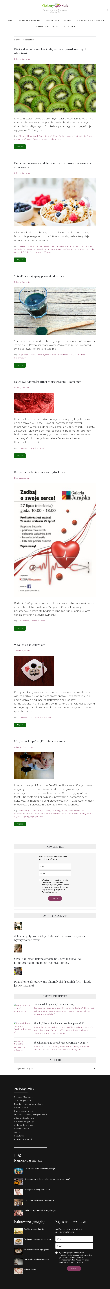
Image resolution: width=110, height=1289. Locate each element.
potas (17, 139)
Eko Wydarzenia (21, 1129)
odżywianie (19, 249)
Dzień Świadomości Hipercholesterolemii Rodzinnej (47, 382)
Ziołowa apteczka (22, 1100)
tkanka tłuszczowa (69, 813)
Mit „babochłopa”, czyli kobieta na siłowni (40, 741)
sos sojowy (45, 717)
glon (76, 355)
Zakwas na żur (30, 1269)
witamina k (55, 139)
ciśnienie (34, 620)
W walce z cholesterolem (29, 645)
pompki (30, 813)
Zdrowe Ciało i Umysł (24, 1118)
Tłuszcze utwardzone (24, 1111)
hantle (64, 810)
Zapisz (55, 898)
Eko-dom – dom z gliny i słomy (28, 1104)
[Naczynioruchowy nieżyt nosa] (19, 1195)
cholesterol (32, 136)
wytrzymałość (36, 816)
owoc (89, 136)
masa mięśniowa (76, 810)
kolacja (60, 246)
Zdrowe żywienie (22, 59)
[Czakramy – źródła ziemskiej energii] (19, 1174)
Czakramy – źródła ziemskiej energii (40, 1168)
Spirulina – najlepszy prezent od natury (39, 276)
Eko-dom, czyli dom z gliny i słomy (39, 1200)
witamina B (38, 252)
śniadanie (27, 252)
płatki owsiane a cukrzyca (68, 249)
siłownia (39, 813)
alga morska (30, 355)
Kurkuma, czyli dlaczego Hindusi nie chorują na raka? (47, 1179)
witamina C (32, 139)
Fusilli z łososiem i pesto (34, 1229)
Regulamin (19, 1136)
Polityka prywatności (23, 1139)
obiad (76, 246)
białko (22, 246)
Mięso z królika (21, 1107)
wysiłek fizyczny (21, 816)
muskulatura (19, 813)
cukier (40, 246)
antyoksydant (42, 355)
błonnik (22, 136)
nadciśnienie (80, 136)
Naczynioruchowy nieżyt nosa (37, 1189)
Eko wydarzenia (21, 387)
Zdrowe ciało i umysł (24, 747)
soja (37, 717)
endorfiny (55, 810)
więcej (20, 146)
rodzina (34, 448)
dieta (54, 136)
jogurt (53, 246)
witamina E (44, 139)
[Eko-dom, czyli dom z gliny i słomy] (19, 1206)
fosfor (61, 136)
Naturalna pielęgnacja (24, 1121)
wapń (23, 139)
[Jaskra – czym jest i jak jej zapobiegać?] (19, 1216)
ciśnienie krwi (45, 136)
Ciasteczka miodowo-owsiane (36, 1259)
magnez (69, 136)
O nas (16, 1132)
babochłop (24, 810)
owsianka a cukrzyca (45, 249)
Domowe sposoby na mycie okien (30, 1114)
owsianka (30, 249)
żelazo (47, 252)
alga (21, 355)
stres (46, 813)
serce (41, 448)
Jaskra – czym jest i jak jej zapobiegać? (40, 1210)
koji (32, 717)
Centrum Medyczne (23, 1097)
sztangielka (54, 813)
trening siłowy (86, 813)
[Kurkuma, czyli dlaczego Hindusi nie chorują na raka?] (19, 1185)
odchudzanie (86, 246)
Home (17, 40)
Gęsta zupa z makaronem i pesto (37, 1239)
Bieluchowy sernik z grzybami (36, 1249)
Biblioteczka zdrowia (23, 1125)
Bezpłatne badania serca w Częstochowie (40, 472)
